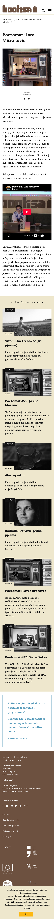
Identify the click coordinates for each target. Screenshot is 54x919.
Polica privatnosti (10, 831)
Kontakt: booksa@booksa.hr (15, 757)
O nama (6, 814)
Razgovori (15, 19)
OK (25, 914)
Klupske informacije (11, 820)
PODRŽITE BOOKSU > (17, 739)
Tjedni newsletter (10, 801)
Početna (6, 19)
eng (26, 806)
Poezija (10, 310)
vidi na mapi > (9, 780)
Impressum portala (11, 825)
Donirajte (7, 836)
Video (24, 19)
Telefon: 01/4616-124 (12, 760)
